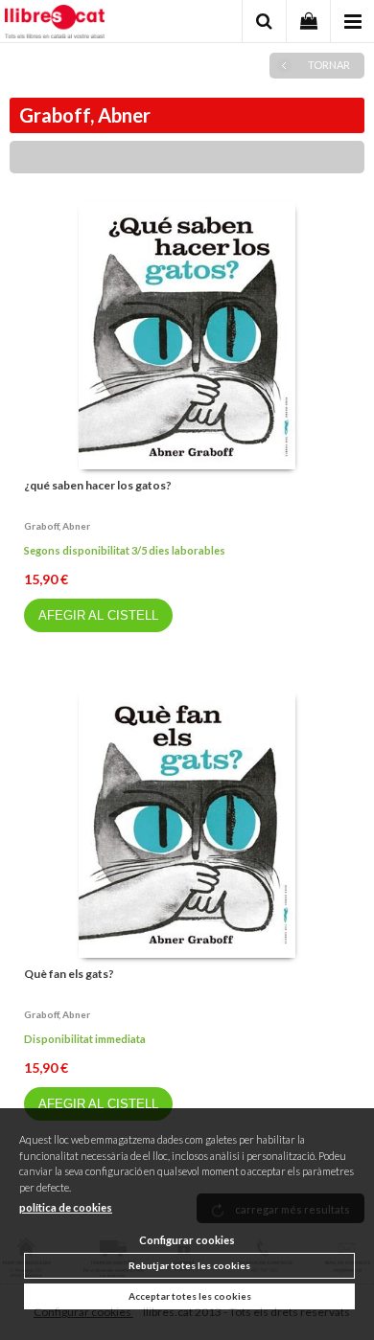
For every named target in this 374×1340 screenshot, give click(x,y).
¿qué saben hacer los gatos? (98, 485)
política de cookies (65, 1207)
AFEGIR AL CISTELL (98, 615)
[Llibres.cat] (55, 24)
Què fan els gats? (69, 973)
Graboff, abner (57, 526)
